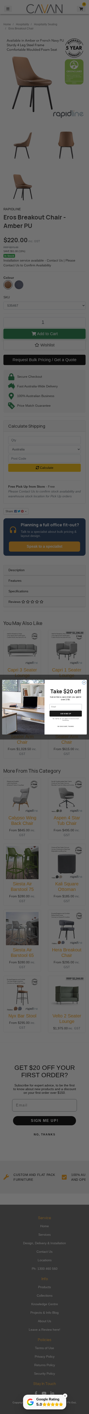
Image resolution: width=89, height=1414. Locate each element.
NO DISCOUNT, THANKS (66, 726)
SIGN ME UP (65, 713)
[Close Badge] (65, 1396)
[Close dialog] (84, 682)
